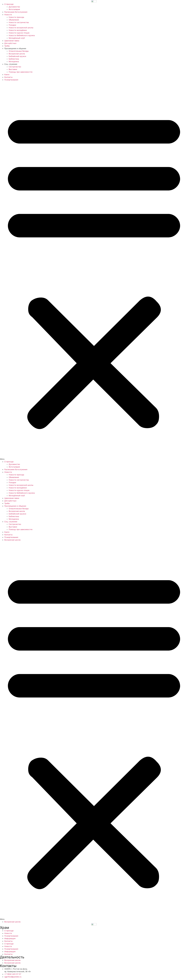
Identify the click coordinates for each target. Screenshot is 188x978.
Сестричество (15, 67)
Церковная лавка (11, 41)
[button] (94, 270)
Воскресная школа (17, 54)
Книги (6, 74)
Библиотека (14, 59)
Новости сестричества (19, 22)
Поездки (12, 25)
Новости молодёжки (18, 30)
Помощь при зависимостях (21, 72)
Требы (7, 46)
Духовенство (14, 7)
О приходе (8, 4)
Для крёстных (10, 43)
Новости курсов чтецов (19, 33)
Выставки (13, 69)
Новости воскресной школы (21, 28)
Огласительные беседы (19, 51)
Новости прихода (16, 17)
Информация (9, 938)
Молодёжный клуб (17, 38)
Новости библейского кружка (22, 35)
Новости (8, 14)
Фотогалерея (14, 9)
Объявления (14, 20)
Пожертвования (11, 80)
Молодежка (14, 61)
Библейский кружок (17, 56)
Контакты (8, 77)
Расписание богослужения (15, 12)
